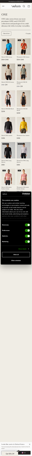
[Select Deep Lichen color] (14, 52)
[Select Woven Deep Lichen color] (6, 77)
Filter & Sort (6, 33)
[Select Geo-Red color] (4, 182)
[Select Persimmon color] (27, 52)
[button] (10, 454)
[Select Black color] (8, 52)
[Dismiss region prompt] (30, 444)
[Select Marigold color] (6, 130)
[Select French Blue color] (12, 52)
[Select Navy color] (10, 52)
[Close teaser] (19, 451)
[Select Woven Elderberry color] (23, 77)
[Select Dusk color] (19, 52)
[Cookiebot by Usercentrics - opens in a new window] (22, 194)
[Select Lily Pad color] (4, 156)
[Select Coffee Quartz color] (8, 156)
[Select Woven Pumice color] (4, 77)
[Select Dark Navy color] (8, 130)
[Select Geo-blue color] (6, 182)
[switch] (27, 230)
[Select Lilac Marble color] (19, 156)
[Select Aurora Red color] (6, 156)
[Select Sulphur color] (6, 52)
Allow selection (16, 260)
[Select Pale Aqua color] (4, 52)
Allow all (16, 254)
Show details (22, 249)
